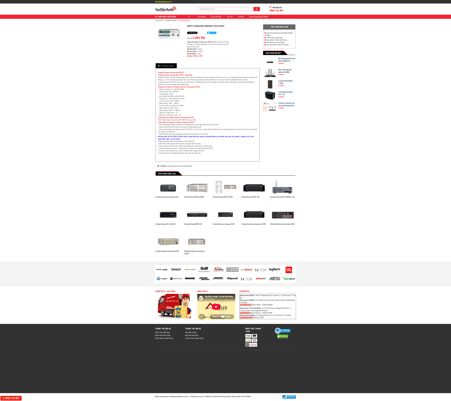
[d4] (289, 278)
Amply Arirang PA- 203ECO (166, 224)
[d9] (190, 269)
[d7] (176, 269)
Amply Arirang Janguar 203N (223, 224)
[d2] (275, 278)
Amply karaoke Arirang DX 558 (167, 197)
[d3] (289, 269)
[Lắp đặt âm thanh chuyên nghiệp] (166, 9)
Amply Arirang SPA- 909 (251, 197)
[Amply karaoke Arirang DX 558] (168, 187)
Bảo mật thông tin (191, 335)
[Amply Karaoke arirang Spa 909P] (254, 214)
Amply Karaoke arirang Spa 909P (254, 224)
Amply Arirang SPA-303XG (223, 197)
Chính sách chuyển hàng (164, 338)
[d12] (204, 278)
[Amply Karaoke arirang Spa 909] (168, 241)
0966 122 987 (12, 398)
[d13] (218, 269)
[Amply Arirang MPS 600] (196, 214)
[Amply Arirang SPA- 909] (254, 187)
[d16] (232, 278)
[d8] (176, 278)
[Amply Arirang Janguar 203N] (225, 214)
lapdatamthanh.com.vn (180, 396)
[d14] (218, 278)
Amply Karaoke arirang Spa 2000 (282, 224)
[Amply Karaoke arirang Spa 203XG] (169, 46)
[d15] (232, 269)
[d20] (261, 278)
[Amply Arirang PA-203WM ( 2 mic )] (282, 187)
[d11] (204, 269)
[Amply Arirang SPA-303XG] (225, 187)
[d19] (261, 269)
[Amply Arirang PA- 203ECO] (168, 214)
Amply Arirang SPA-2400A (194, 197)
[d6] (162, 278)
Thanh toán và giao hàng (194, 338)
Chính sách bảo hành (162, 335)
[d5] (162, 269)
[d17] (247, 269)
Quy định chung (190, 332)
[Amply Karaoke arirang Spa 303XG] (196, 241)
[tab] (166, 66)
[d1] (275, 269)
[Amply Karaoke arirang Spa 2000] (282, 214)
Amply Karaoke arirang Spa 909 (167, 251)
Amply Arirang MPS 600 (193, 224)
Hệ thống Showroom (163, 2)
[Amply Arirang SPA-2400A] (196, 187)
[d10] (190, 278)
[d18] (247, 278)
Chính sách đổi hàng (162, 332)
